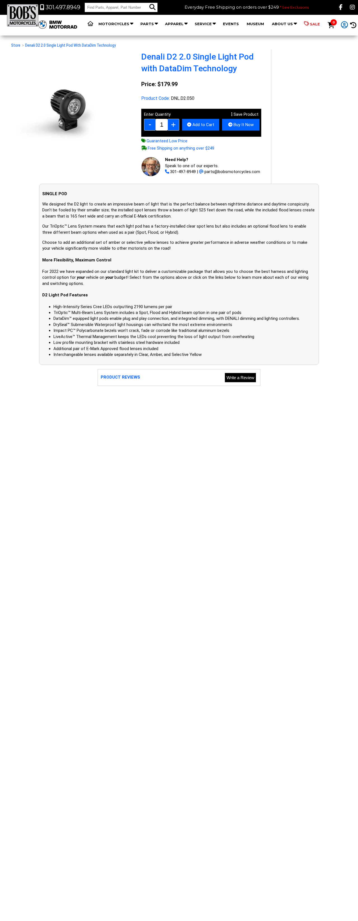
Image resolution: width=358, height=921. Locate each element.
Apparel (174, 24)
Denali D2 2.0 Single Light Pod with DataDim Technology (70, 45)
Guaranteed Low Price (167, 140)
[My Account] (344, 25)
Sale (315, 24)
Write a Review (240, 377)
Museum (255, 24)
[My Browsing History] (353, 25)
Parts (147, 24)
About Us (282, 24)
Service (203, 24)
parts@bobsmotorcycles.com (232, 171)
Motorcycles (113, 24)
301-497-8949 (183, 171)
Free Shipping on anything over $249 (181, 148)
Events (231, 24)
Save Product (245, 114)
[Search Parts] (152, 7)
